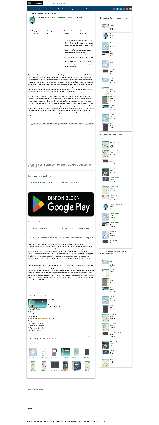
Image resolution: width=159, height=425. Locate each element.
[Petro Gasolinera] (105, 283)
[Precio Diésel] (105, 197)
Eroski (112, 88)
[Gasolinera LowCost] (105, 274)
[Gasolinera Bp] (105, 47)
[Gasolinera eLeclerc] (105, 106)
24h (111, 288)
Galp (111, 61)
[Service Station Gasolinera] (105, 364)
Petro (111, 279)
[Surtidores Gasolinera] (105, 319)
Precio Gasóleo (114, 142)
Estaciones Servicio (115, 332)
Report (92, 337)
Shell (111, 79)
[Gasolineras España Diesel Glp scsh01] (71, 123)
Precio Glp (113, 231)
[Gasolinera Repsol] (105, 26)
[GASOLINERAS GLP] (124, 9)
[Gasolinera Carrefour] (105, 71)
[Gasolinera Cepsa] (105, 36)
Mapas (112, 297)
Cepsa (112, 34)
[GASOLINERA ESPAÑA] (114, 9)
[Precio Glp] (105, 236)
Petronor (112, 114)
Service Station (114, 359)
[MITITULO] (130, 9)
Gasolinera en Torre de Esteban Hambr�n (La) (76, 228)
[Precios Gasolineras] (105, 207)
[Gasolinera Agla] (105, 128)
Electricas (113, 323)
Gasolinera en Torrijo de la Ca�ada (41, 182)
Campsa (112, 52)
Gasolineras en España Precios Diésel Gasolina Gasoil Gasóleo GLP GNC (59, 166)
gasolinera (88, 77)
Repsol (112, 25)
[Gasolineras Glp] (105, 179)
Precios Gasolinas (115, 240)
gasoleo (55, 251)
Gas (111, 261)
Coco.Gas (41, 328)
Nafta (111, 305)
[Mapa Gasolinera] (105, 301)
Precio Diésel (114, 196)
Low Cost (112, 270)
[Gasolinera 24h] (105, 288)
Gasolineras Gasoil (115, 213)
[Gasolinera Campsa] (105, 53)
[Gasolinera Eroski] (105, 92)
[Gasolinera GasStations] (105, 346)
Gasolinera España (115, 160)
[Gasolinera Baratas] (120, 9)
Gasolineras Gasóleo (116, 222)
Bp (111, 43)
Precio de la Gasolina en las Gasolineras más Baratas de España (61, 237)
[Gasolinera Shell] (105, 80)
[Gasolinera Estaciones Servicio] (105, 333)
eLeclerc (112, 106)
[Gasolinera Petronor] (105, 119)
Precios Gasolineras (116, 204)
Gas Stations (113, 341)
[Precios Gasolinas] (105, 241)
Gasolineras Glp (114, 178)
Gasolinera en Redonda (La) (70, 182)
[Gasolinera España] (105, 161)
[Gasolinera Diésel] (105, 155)
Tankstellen (113, 350)
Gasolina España (115, 187)
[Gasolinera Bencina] (105, 262)
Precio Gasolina (114, 169)
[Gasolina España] (105, 191)
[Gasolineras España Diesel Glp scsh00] (44, 123)
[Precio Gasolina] (105, 173)
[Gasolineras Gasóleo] (105, 223)
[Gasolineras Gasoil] (105, 218)
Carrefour (113, 70)
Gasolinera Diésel (115, 151)
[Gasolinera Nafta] (105, 310)
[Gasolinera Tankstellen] (105, 351)
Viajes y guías (34, 33)
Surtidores (113, 314)
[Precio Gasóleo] (105, 146)
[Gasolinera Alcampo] (105, 101)
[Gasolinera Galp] (105, 65)
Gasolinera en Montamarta (39, 228)
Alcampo (112, 97)
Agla (111, 123)
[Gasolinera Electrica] (105, 328)
